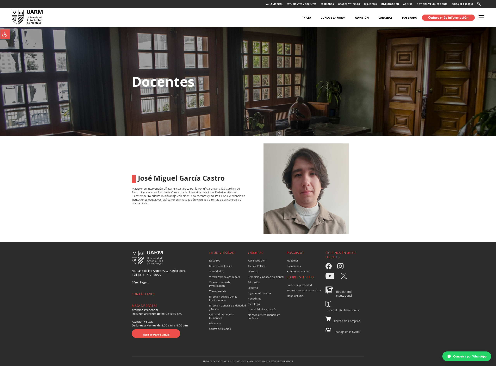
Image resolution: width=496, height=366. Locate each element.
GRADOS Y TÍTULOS (349, 4)
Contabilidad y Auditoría (262, 309)
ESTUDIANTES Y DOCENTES (301, 4)
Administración (256, 260)
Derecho (253, 271)
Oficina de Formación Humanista (221, 316)
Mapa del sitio (295, 296)
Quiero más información (448, 17)
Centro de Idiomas (220, 329)
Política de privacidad (299, 285)
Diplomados (294, 266)
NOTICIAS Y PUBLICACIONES (432, 4)
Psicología (254, 304)
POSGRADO (409, 17)
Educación (254, 282)
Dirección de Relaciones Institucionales (223, 298)
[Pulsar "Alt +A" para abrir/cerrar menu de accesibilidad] (5, 34)
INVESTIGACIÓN (390, 4)
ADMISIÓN (362, 17)
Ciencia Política (256, 266)
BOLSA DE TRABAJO (462, 4)
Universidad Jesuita (220, 266)
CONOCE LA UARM (333, 17)
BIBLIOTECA (370, 4)
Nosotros (214, 260)
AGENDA (407, 4)
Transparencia (217, 291)
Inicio (307, 17)
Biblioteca (215, 323)
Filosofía (253, 287)
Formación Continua (298, 271)
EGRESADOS (327, 4)
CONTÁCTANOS (143, 294)
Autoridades (216, 271)
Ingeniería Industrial (259, 293)
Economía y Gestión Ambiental (266, 277)
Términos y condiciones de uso (305, 290)
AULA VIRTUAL (274, 4)
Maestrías (293, 260)
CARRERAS (385, 17)
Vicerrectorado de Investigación (219, 284)
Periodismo (254, 298)
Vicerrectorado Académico (224, 277)
